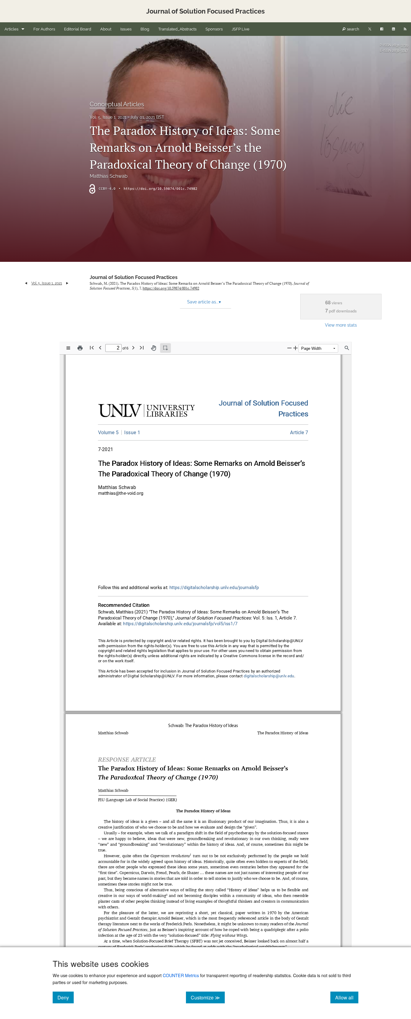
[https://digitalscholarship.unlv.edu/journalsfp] (263, 403)
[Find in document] (346, 348)
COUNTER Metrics (181, 975)
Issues (125, 29)
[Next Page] (133, 347)
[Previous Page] (100, 347)
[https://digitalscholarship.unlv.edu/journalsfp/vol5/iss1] (130, 432)
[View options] (68, 348)
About (105, 29)
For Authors (44, 29)
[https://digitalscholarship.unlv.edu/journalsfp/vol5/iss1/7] (299, 432)
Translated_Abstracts (177, 29)
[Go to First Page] (91, 347)
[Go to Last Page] (141, 347)
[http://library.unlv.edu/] (146, 411)
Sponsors (214, 29)
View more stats (341, 325)
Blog (145, 29)
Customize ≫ (208, 997)
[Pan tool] (153, 348)
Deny (65, 997)
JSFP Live (240, 29)
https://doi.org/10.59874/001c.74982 (160, 189)
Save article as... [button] (204, 301)
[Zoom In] (295, 348)
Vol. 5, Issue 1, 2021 (108, 117)
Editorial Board (77, 29)
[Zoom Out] (289, 348)
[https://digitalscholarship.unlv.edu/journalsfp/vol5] (108, 432)
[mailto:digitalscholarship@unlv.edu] (269, 676)
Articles (11, 29)
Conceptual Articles (117, 104)
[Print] (80, 348)
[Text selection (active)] (165, 348)
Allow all (346, 997)
